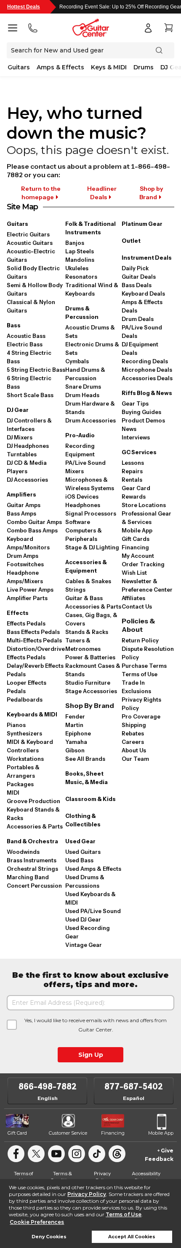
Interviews (136, 437)
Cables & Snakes (88, 581)
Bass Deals (137, 285)
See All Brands (85, 758)
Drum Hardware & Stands (90, 407)
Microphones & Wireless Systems (89, 483)
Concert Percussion (34, 885)
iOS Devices (81, 496)
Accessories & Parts (35, 826)
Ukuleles (76, 268)
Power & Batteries (90, 657)
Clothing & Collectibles (83, 820)
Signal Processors (90, 513)
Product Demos (143, 420)
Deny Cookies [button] (49, 1237)
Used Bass (79, 860)
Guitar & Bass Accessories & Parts (93, 602)
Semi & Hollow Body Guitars (35, 289)
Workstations (25, 758)
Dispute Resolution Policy (148, 653)
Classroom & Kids (90, 798)
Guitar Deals (139, 276)
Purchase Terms (144, 665)
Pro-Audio (80, 435)
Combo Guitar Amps (34, 521)
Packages (20, 784)
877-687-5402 (133, 1086)
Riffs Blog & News (147, 392)
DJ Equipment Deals (140, 348)
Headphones (82, 505)
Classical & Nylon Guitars (31, 306)
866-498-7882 (48, 1086)
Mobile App (137, 530)
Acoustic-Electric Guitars (31, 255)
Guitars (19, 67)
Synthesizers (24, 733)
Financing (135, 547)
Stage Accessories (91, 691)
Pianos (16, 724)
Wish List (134, 572)
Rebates (133, 733)
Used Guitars (83, 851)
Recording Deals (145, 361)
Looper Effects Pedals (26, 686)
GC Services (139, 452)
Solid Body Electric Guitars (33, 272)
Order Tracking (143, 564)
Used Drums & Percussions (84, 881)
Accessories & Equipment (86, 566)
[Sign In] (148, 28)
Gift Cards (135, 538)
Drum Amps (22, 555)
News (129, 428)
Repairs (132, 471)
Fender (75, 716)
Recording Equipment (80, 450)
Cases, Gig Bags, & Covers (91, 619)
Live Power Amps (30, 589)
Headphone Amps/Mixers (25, 576)
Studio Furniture (87, 682)
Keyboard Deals (143, 293)
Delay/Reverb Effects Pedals (35, 669)
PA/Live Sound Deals (142, 331)
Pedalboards (25, 699)
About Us (134, 750)
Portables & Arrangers (23, 771)
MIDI (13, 792)
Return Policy (140, 640)
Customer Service (68, 1133)
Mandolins (79, 259)
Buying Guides (141, 412)
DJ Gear (18, 409)
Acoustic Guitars (30, 242)
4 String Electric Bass (29, 357)
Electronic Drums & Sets (92, 348)
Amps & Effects (60, 67)
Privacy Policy (86, 1194)
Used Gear (80, 841)
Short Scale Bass (30, 395)
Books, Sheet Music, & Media (86, 777)
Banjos (74, 242)
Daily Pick (135, 268)
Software (77, 521)
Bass (14, 325)
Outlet (131, 240)
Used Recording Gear (87, 932)
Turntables (22, 454)
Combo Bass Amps (32, 530)
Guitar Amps (23, 505)
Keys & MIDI (109, 67)
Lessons (133, 462)
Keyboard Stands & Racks (33, 813)
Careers (133, 741)
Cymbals (77, 361)
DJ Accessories (27, 479)
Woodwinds (23, 851)
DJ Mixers (19, 437)
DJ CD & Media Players (27, 467)
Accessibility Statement (146, 1176)
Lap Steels (79, 251)
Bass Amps (21, 513)
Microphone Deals (147, 369)
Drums (143, 67)
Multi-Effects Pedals (34, 640)
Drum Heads (82, 395)
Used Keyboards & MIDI (90, 898)
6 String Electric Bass (29, 382)
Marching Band (28, 877)
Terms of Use (123, 1214)
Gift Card (17, 1133)
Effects (18, 612)
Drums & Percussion (81, 312)
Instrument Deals (147, 257)
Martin (74, 724)
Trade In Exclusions (136, 686)
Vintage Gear (83, 944)
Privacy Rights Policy (141, 703)
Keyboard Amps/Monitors (28, 543)
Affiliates (133, 598)
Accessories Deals (147, 378)
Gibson (75, 750)
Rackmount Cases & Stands (92, 669)
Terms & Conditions (62, 1176)
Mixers (74, 471)
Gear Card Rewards (136, 492)
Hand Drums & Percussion (85, 373)
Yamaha (76, 741)
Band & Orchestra (32, 841)
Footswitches (25, 564)
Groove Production (33, 801)
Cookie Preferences (37, 1222)
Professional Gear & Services (146, 517)
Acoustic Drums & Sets (90, 331)
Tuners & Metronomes (83, 644)
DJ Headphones (28, 445)
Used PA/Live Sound (93, 911)
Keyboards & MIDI (32, 714)
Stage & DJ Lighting (92, 547)
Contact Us (137, 606)
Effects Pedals (26, 623)
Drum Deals (138, 318)
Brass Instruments (31, 860)
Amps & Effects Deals (142, 306)
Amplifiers (21, 494)
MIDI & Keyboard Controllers (30, 746)
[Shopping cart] (168, 28)
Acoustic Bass (26, 335)
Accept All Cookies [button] (131, 1237)
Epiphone (78, 733)
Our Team (135, 758)
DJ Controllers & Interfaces (29, 424)
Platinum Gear (142, 223)
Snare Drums (83, 386)
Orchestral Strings (32, 868)
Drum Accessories (90, 420)
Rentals (132, 479)
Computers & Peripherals (83, 534)
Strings (75, 589)
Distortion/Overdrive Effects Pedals (36, 653)
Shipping (134, 724)
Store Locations (144, 505)
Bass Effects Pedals (33, 631)
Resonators (81, 276)
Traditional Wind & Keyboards (91, 289)
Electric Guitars (28, 234)
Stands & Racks (86, 631)
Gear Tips (135, 403)
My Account (138, 555)
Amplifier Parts (27, 598)
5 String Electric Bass (36, 369)
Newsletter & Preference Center (147, 585)
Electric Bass (25, 344)
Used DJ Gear (83, 919)
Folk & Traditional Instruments (90, 228)
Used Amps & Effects (93, 868)
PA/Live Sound (85, 462)
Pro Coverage (141, 716)
